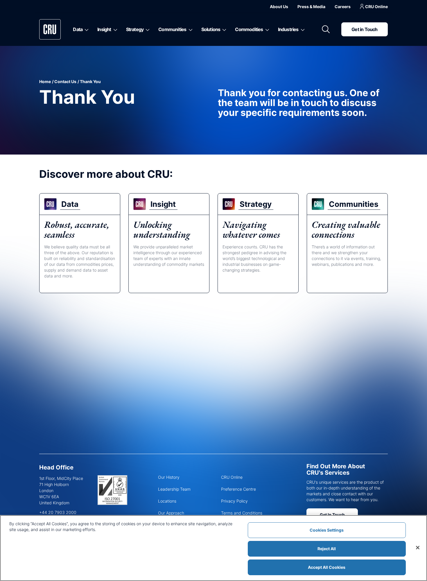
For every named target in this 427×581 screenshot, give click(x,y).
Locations (167, 500)
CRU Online (376, 6)
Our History (169, 477)
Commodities (249, 29)
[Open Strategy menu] (146, 29)
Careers (343, 6)
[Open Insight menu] (114, 29)
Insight (104, 29)
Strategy (135, 29)
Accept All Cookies (326, 567)
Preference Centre (238, 489)
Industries (288, 29)
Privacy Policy (234, 500)
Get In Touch (332, 514)
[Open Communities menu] (189, 29)
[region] (213, 548)
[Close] (417, 547)
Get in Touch (364, 29)
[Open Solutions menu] (223, 29)
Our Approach (171, 512)
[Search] (326, 29)
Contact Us (65, 81)
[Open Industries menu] (302, 29)
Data (77, 29)
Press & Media (311, 6)
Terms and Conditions (241, 512)
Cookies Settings (327, 530)
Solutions (210, 29)
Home (45, 81)
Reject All (326, 548)
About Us (279, 6)
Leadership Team (174, 489)
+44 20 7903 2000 (57, 512)
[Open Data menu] (85, 29)
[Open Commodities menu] (266, 29)
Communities (172, 29)
